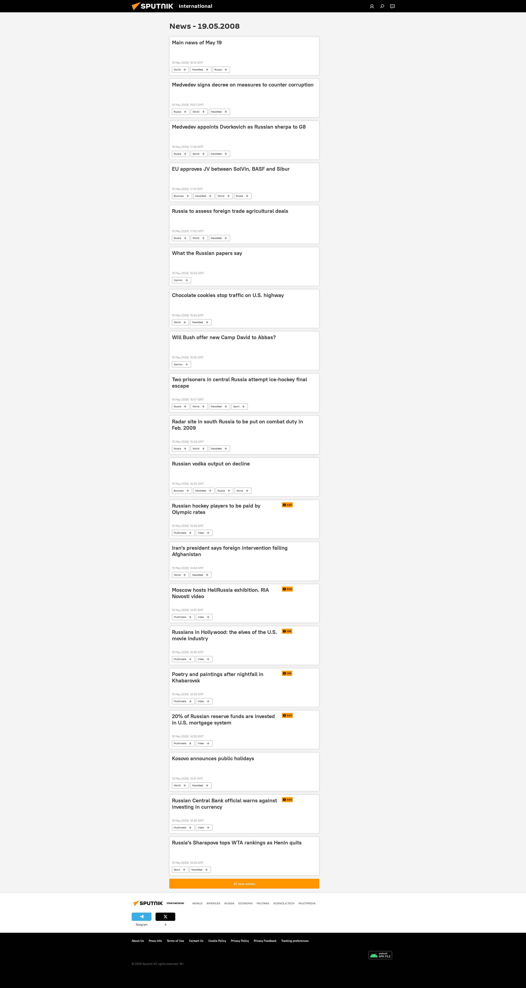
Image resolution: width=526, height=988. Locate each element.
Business (179, 195)
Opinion (178, 280)
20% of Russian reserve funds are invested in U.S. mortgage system (223, 719)
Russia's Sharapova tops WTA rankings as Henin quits (237, 842)
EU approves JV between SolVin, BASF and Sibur (231, 169)
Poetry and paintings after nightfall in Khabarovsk (217, 677)
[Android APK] (380, 955)
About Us (138, 941)
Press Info (155, 941)
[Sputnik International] (154, 11)
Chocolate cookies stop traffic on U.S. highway (228, 295)
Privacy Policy (240, 941)
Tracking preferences (295, 941)
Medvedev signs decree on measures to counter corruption (243, 84)
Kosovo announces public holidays (213, 758)
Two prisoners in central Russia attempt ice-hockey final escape (239, 382)
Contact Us (196, 941)
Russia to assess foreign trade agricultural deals (230, 211)
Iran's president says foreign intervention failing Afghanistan (230, 551)
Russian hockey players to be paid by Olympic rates (216, 508)
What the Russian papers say (207, 253)
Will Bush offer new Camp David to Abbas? (224, 337)
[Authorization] (372, 6)
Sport (236, 406)
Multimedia (180, 532)
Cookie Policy (217, 941)
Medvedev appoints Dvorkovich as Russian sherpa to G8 (239, 126)
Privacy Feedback (265, 941)
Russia (218, 69)
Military (263, 903)
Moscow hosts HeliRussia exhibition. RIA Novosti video (220, 593)
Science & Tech (283, 903)
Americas (213, 903)
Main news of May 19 (197, 42)
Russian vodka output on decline (211, 463)
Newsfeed (197, 69)
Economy (245, 903)
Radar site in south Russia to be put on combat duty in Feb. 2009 (237, 424)
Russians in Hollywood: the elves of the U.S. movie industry (224, 635)
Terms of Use (175, 941)
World (177, 69)
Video (201, 532)
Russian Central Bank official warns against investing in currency (224, 803)
